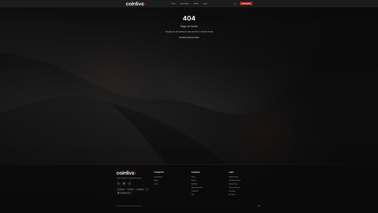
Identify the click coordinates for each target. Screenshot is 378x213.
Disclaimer (232, 191)
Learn (205, 3)
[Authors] (130, 184)
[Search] (235, 4)
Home (173, 3)
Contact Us (194, 191)
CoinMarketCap (125, 193)
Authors (193, 180)
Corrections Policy (235, 180)
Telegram (140, 189)
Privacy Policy (233, 184)
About (193, 177)
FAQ (192, 194)
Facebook (121, 189)
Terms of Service (234, 187)
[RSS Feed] (118, 184)
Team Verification (197, 187)
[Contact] (124, 184)
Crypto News (184, 3)
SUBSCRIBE (246, 3)
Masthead (194, 184)
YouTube (130, 189)
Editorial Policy (233, 177)
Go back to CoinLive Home (189, 37)
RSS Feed (232, 194)
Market (196, 3)
